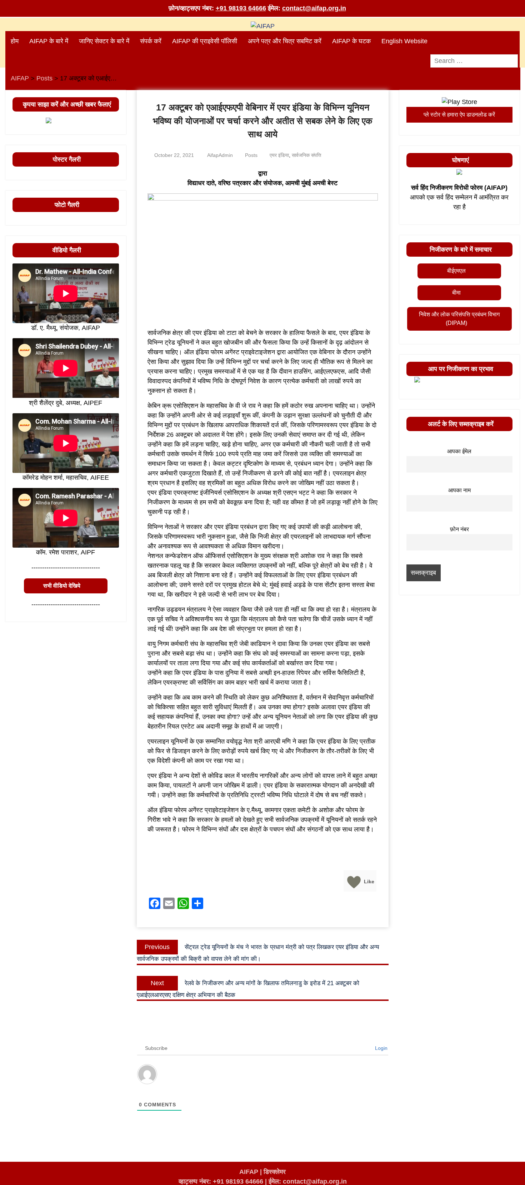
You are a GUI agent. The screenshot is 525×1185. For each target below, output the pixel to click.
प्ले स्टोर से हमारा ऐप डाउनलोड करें (459, 115)
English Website (404, 41)
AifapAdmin (220, 155)
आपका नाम (459, 490)
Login (381, 1048)
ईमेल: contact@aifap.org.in (308, 1181)
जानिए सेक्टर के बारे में (104, 41)
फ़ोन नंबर (459, 529)
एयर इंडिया (279, 155)
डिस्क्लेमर (275, 1171)
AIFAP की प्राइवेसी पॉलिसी (204, 41)
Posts (251, 155)
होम (15, 41)
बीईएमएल (456, 271)
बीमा (456, 293)
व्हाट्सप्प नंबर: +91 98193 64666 (221, 1181)
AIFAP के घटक (351, 41)
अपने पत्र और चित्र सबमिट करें (284, 41)
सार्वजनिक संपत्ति (306, 155)
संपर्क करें (150, 41)
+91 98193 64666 (241, 8)
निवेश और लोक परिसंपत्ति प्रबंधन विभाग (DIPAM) (459, 318)
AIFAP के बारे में (48, 41)
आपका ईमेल (459, 451)
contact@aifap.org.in (314, 8)
